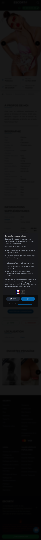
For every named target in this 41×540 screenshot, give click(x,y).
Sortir (13, 299)
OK (28, 299)
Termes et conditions (25, 304)
